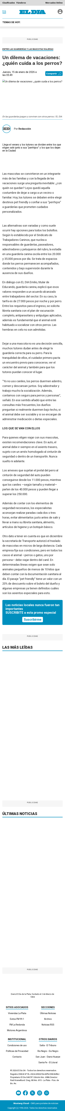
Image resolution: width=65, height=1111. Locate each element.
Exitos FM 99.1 (17, 1019)
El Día (19, 1070)
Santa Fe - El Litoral (47, 1062)
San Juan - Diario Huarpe (48, 1056)
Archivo (48, 1019)
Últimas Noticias (48, 1013)
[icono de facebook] (25, 1093)
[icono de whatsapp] (46, 1093)
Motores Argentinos (17, 1030)
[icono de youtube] (18, 1093)
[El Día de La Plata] (32, 12)
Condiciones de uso (17, 1045)
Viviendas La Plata (17, 1013)
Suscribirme (32, 619)
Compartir (51, 73)
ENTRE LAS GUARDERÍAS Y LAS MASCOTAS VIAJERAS (27, 49)
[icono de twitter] (32, 1093)
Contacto (17, 1056)
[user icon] (60, 13)
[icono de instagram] (39, 1093)
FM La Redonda (17, 1024)
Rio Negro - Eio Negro (48, 1051)
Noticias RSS (48, 1024)
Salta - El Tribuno (48, 1045)
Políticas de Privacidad (17, 1051)
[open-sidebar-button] (4, 12)
